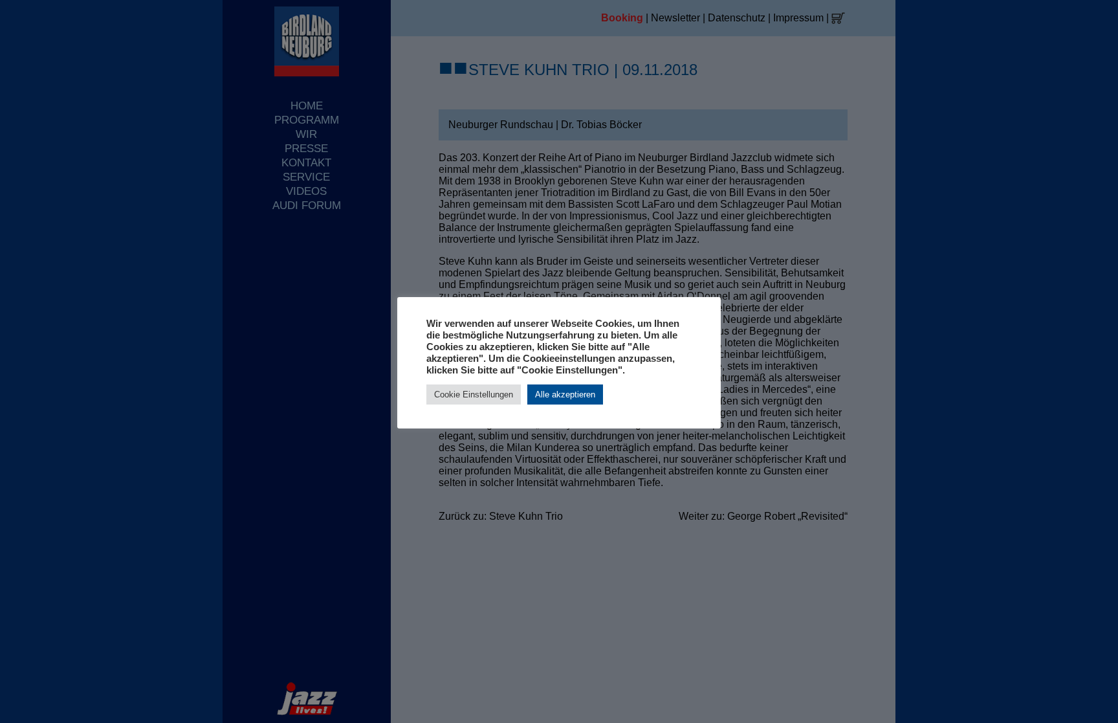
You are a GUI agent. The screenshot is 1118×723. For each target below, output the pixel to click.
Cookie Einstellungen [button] (473, 394)
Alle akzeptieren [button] (565, 394)
